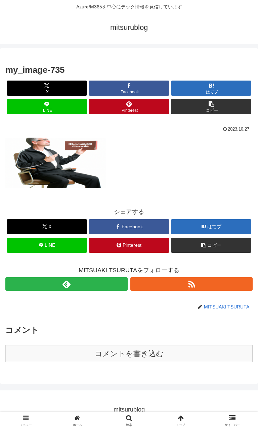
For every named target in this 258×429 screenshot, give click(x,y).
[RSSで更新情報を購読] (191, 284)
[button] (211, 106)
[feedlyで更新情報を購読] (66, 284)
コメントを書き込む (129, 353)
